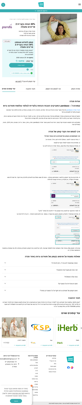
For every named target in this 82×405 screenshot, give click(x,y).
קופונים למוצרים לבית (22, 19)
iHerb (77, 340)
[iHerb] (67, 327)
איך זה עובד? (53, 361)
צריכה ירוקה (35, 387)
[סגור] (32, 386)
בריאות (36, 381)
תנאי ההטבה (30, 88)
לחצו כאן (19, 81)
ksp (51, 340)
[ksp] (41, 327)
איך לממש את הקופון (53, 88)
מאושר (16, 401)
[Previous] (79, 91)
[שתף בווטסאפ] (28, 69)
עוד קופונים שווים (8, 88)
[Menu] (79, 4)
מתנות (36, 392)
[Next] (2, 91)
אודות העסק (75, 88)
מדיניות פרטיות (52, 369)
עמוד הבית (32, 19)
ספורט (36, 384)
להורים (36, 368)
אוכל (37, 362)
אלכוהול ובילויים (34, 365)
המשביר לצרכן (22, 340)
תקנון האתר (53, 366)
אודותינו (54, 358)
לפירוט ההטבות (74, 345)
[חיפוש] (3, 5)
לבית (36, 373)
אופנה (36, 376)
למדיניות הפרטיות (18, 393)
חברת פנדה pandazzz (73, 110)
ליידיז (36, 370)
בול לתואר (35, 395)
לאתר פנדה (21, 65)
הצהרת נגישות (52, 371)
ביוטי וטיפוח (35, 379)
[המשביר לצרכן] (14, 327)
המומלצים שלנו (34, 360)
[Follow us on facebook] (68, 367)
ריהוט (14, 19)
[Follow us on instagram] (72, 367)
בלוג (55, 363)
